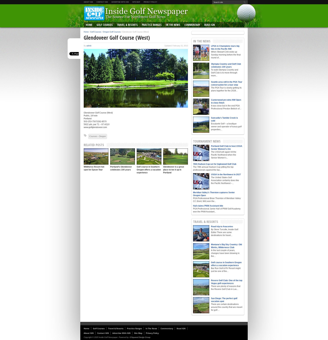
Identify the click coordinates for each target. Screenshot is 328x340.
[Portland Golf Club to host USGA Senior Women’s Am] (201, 153)
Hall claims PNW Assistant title (208, 206)
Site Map (136, 2)
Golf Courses (105, 25)
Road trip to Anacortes (222, 226)
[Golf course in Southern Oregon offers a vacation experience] (149, 156)
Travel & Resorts (127, 25)
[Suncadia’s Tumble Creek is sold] (201, 125)
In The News (173, 25)
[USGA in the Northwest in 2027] (201, 181)
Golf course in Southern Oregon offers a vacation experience (149, 170)
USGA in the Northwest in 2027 (226, 174)
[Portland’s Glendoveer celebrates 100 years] (122, 156)
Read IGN (209, 25)
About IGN (88, 2)
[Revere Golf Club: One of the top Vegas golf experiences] (201, 287)
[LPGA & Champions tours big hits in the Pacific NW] (201, 53)
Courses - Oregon (97, 136)
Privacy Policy (150, 2)
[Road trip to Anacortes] (201, 233)
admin (88, 46)
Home (89, 25)
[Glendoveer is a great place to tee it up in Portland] (175, 156)
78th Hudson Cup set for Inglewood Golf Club (214, 164)
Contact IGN (102, 2)
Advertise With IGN (120, 2)
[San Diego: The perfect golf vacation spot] (201, 305)
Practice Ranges (152, 25)
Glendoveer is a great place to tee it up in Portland (173, 170)
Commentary (192, 25)
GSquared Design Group (140, 337)
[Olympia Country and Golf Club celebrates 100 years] (201, 71)
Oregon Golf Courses (112, 32)
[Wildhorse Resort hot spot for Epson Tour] (96, 156)
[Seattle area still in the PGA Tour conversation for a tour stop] (201, 89)
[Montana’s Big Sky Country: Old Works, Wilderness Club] (201, 251)
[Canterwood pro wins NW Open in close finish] (201, 107)
